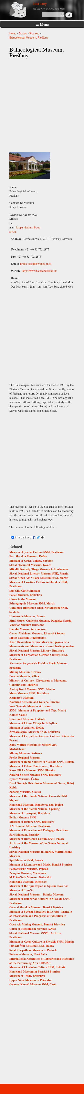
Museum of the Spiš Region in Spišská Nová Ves (38, 886)
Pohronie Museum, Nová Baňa (28, 954)
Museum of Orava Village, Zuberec (31, 560)
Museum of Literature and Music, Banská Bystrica (40, 864)
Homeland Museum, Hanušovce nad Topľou (36, 804)
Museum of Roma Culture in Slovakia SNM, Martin (41, 762)
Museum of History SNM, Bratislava (31, 821)
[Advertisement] (42, 458)
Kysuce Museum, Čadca (24, 779)
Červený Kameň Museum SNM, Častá (32, 984)
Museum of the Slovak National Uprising (34, 809)
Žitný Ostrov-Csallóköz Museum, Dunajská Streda (40, 620)
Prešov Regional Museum (24, 757)
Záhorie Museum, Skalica (25, 792)
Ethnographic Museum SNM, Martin (32, 603)
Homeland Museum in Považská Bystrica (34, 971)
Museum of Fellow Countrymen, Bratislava (35, 766)
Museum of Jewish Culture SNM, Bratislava (36, 552)
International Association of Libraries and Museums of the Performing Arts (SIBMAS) (41, 960)
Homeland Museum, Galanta (27, 719)
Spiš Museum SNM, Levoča (26, 860)
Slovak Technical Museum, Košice (30, 565)
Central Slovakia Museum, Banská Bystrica (36, 907)
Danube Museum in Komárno (27, 629)
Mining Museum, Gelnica (25, 672)
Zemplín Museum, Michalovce (27, 873)
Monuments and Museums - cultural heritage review (41, 646)
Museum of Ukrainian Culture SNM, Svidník (37, 967)
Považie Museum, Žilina (24, 676)
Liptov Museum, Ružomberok (27, 637)
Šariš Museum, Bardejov (24, 834)
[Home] (22, 9)
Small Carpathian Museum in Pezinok (33, 950)
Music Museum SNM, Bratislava (29, 693)
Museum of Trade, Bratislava (27, 976)
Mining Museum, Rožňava (25, 753)
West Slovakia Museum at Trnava (30, 706)
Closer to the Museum (22, 599)
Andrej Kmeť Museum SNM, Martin (32, 689)
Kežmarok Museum (21, 697)
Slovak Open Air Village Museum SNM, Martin (38, 578)
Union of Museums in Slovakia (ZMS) (32, 928)
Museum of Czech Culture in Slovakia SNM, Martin (41, 941)
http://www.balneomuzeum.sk (39, 271)
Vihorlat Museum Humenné (26, 625)
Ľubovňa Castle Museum (24, 590)
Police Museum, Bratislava (25, 595)
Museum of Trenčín (21, 890)
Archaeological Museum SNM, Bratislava (34, 732)
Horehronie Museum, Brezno (27, 616)
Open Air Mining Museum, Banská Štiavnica (37, 924)
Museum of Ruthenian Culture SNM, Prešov (36, 839)
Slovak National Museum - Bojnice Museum (36, 894)
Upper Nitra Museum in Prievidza (30, 980)
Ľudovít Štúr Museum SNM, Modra (31, 946)
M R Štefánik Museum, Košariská (30, 877)
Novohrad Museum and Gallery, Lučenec (34, 702)
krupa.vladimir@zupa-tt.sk (35, 264)
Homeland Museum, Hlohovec (27, 881)
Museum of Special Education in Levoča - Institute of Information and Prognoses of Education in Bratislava (40, 915)
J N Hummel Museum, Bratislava (30, 826)
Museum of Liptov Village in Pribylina (33, 723)
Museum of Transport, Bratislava (29, 813)
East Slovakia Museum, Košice (28, 556)
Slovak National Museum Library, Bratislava (36, 650)
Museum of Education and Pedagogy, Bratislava (39, 830)
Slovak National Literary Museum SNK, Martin (39, 573)
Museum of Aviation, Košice (26, 727)
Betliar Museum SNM (22, 817)
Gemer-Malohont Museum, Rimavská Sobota (37, 633)
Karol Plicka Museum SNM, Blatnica (32, 770)
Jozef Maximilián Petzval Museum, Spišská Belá (39, 642)
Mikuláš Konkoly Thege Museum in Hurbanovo (38, 569)
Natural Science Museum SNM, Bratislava (35, 774)
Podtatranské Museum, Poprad (28, 869)
